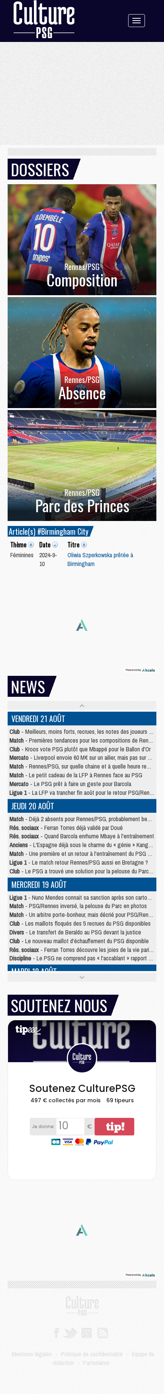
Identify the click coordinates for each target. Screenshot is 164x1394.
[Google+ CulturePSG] (86, 1332)
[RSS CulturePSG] (102, 1332)
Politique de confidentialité (92, 1354)
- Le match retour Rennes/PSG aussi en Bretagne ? (79, 862)
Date (44, 544)
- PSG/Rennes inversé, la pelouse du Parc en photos (78, 906)
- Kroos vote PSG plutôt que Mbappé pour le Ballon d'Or (80, 749)
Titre (73, 544)
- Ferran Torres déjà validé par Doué (66, 827)
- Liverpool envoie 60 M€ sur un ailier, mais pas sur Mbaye (86, 757)
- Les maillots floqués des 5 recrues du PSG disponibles (80, 923)
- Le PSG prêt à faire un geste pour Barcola (70, 784)
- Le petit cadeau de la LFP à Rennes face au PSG (76, 775)
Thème (18, 544)
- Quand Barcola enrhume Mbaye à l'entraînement (82, 836)
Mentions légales (32, 1354)
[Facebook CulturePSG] (56, 1332)
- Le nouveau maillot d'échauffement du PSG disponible (79, 941)
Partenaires (96, 1363)
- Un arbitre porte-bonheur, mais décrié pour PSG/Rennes (83, 914)
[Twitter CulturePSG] (70, 1332)
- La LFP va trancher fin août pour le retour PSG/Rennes (84, 792)
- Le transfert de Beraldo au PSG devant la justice (75, 932)
